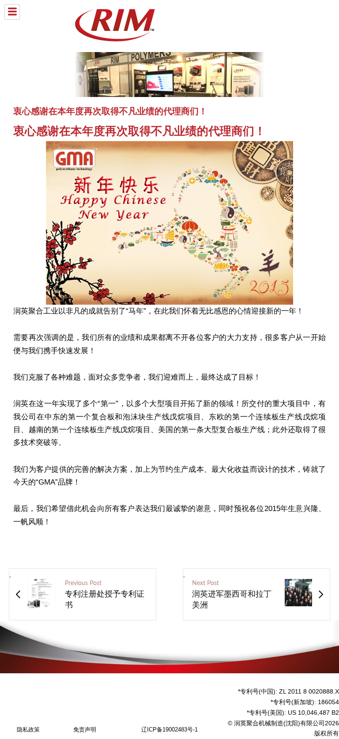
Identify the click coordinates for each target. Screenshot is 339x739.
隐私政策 (28, 729)
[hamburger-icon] (12, 12)
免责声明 (84, 729)
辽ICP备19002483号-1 (169, 729)
